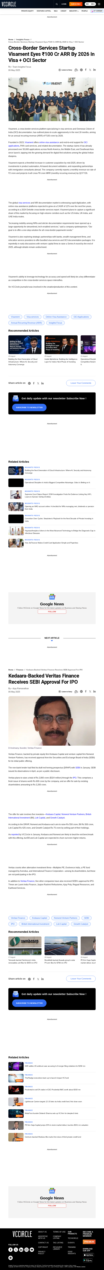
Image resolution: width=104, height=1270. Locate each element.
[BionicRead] (76, 70)
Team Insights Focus (22, 67)
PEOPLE (85, 11)
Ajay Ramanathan (21, 688)
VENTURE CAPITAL (44, 11)
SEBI (77, 768)
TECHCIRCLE (73, 1238)
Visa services (33, 317)
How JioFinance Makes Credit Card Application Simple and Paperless (51, 543)
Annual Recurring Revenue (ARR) (26, 323)
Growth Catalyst (57, 818)
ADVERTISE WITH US (43, 1237)
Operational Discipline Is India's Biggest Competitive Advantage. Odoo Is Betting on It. (57, 482)
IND (87, 4)
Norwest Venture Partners (73, 814)
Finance (19, 670)
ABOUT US (42, 1232)
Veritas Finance (27, 881)
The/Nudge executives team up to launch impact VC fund (47, 1078)
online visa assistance (49, 142)
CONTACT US (43, 1243)
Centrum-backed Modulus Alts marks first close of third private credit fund (53, 1137)
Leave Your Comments (81, 383)
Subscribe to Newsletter (29, 407)
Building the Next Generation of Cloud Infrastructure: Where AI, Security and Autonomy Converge (22, 361)
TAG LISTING (58, 1243)
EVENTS (71, 1243)
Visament (29, 142)
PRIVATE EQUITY (27, 11)
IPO (74, 778)
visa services (24, 203)
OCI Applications (81, 317)
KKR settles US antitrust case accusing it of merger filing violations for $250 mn (55, 1066)
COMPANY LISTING (57, 1237)
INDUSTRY (73, 11)
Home (10, 39)
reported (15, 834)
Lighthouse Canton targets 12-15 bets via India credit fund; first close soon (53, 1101)
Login (64, 4)
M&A (56, 11)
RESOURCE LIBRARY (57, 1248)
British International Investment (35, 924)
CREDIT (63, 11)
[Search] (57, 4)
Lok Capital (40, 818)
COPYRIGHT (43, 1247)
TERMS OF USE (59, 1232)
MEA (93, 4)
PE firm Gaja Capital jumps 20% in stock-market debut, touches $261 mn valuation (56, 1125)
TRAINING (72, 1247)
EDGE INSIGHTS (72, 1253)
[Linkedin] (94, 70)
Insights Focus (22, 39)
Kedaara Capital (53, 814)
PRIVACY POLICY (41, 1253)
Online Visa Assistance (56, 317)
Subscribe (76, 4)
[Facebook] (86, 70)
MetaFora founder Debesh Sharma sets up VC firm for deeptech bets (51, 1113)
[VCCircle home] (9, 4)
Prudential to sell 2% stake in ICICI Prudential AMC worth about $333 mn (53, 1090)
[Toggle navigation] (99, 4)
